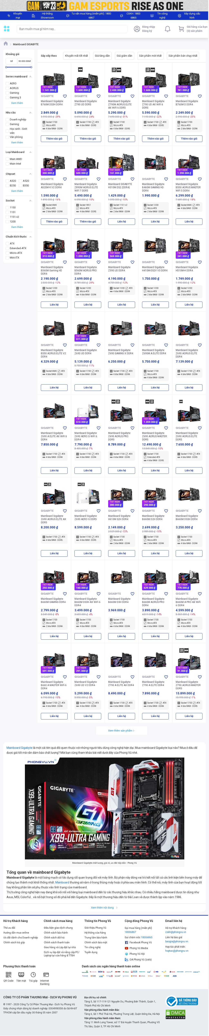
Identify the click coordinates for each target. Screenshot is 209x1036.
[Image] (104, 5)
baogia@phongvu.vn (176, 941)
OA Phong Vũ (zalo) (141, 959)
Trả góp (33, 980)
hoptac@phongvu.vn (176, 950)
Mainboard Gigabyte (19, 747)
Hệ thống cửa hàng (95, 932)
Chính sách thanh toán (57, 942)
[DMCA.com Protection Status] (175, 1014)
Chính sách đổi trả (54, 937)
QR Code (8, 980)
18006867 (130, 932)
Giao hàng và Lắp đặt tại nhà (60, 947)
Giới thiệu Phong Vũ (95, 927)
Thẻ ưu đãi (9, 927)
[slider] (6, 67)
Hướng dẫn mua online (16, 932)
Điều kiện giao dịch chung (58, 927)
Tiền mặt (21, 980)
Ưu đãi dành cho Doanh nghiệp (20, 937)
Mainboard (62, 882)
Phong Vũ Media (139, 948)
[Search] (123, 29)
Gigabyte (47, 96)
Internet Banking (44, 982)
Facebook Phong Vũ (141, 942)
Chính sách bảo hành (56, 932)
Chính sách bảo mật (95, 942)
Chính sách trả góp (14, 942)
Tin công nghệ (92, 947)
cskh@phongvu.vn (175, 932)
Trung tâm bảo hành (95, 937)
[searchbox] (68, 29)
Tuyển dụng (90, 952)
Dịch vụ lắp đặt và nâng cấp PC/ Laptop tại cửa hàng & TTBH (61, 954)
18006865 (146, 937)
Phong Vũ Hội (137, 953)
